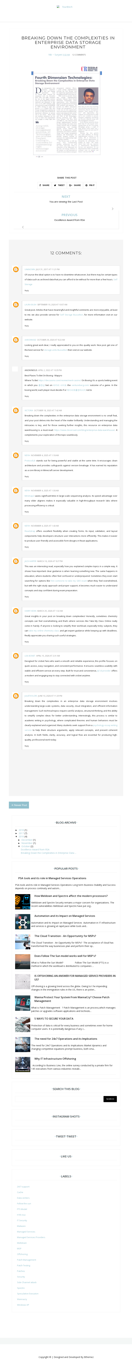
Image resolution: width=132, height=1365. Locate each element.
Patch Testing (23, 1265)
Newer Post (20, 804)
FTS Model (22, 1209)
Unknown (30, 269)
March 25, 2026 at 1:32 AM (50, 611)
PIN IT (91, 185)
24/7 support (23, 1186)
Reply (27, 290)
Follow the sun (24, 1203)
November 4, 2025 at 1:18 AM (45, 455)
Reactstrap (30, 531)
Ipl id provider (104, 670)
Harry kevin (30, 611)
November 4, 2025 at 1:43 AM (45, 525)
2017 (21, 833)
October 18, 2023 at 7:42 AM (48, 410)
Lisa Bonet (30, 655)
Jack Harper (30, 561)
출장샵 (41, 385)
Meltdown (22, 1242)
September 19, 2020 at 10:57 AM (52, 304)
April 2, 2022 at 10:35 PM (50, 370)
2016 (21, 836)
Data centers (23, 1197)
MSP (19, 1248)
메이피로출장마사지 (76, 390)
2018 (21, 830)
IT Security (22, 1220)
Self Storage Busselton (71, 314)
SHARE (45, 185)
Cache (20, 1192)
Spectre (21, 1287)
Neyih (27, 455)
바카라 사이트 (60, 385)
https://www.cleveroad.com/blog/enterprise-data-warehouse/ (84, 430)
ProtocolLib (30, 460)
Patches (21, 1271)
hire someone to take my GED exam (69, 580)
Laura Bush (30, 304)
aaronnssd (30, 339)
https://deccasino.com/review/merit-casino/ (59, 380)
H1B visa (21, 1214)
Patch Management (26, 1259)
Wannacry (22, 1299)
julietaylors (31, 695)
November (27, 843)
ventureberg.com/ (80, 385)
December (27, 839)
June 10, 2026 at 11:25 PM (50, 695)
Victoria (29, 410)
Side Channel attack (27, 1282)
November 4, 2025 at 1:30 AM (45, 490)
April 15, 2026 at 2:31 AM (48, 655)
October (26, 846)
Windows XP (23, 1304)
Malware (21, 1226)
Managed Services (26, 1231)
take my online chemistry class (44, 630)
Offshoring (22, 1254)
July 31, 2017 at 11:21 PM (48, 269)
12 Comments (79, 54)
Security (21, 1276)
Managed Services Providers (31, 1237)
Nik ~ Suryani (55, 54)
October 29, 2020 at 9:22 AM (51, 339)
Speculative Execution (27, 1293)
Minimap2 (29, 495)
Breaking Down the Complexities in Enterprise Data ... (48, 852)
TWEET (61, 185)
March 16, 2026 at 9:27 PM (50, 561)
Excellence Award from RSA (35, 849)
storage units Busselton (55, 349)
